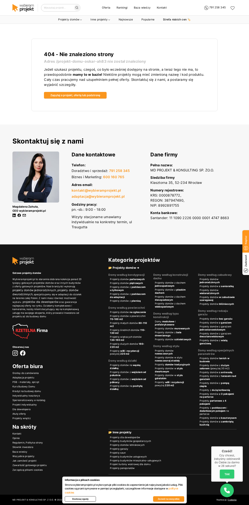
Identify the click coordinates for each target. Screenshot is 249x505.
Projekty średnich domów (127, 332)
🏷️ (177, 19)
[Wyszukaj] (77, 8)
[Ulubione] (233, 8)
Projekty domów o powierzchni (128, 318)
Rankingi (122, 7)
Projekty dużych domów (127, 345)
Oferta (106, 7)
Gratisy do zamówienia (25, 373)
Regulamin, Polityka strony (27, 442)
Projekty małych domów (128, 325)
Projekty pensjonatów (122, 468)
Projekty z (215, 390)
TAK (227, 474)
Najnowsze (126, 19)
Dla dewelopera (21, 409)
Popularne (147, 19)
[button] (227, 490)
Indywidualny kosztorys (26, 395)
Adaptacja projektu (23, 377)
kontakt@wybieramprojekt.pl (96, 190)
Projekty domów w (169, 370)
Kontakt (162, 7)
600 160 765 (113, 177)
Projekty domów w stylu (168, 359)
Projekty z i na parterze (214, 410)
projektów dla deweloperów (40, 301)
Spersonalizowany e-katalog (28, 400)
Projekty (172, 364)
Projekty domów (68, 19)
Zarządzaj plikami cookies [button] (27, 469)
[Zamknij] (243, 446)
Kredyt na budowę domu (26, 391)
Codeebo (232, 500)
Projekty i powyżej (124, 352)
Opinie (16, 438)
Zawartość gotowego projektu (29, 465)
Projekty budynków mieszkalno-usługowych (135, 460)
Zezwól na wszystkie (169, 499)
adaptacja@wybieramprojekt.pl (98, 196)
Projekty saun (118, 452)
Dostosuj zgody (80, 499)
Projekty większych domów (126, 338)
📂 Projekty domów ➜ (123, 268)
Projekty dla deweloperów (125, 437)
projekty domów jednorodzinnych (34, 290)
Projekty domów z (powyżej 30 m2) (215, 367)
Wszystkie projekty (23, 456)
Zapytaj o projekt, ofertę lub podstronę (75, 95)
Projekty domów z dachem (170, 284)
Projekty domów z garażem (215, 328)
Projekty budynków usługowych (128, 456)
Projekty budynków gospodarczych (130, 441)
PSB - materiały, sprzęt (25, 382)
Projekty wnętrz (21, 418)
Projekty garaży (119, 448)
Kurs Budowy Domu (23, 386)
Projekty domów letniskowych (127, 444)
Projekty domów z (128, 289)
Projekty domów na (125, 367)
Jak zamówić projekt (24, 460)
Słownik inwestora (22, 447)
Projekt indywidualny (24, 404)
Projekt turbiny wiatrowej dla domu (130, 464)
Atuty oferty (19, 413)
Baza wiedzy (142, 7)
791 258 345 (119, 171)
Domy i (165, 323)
